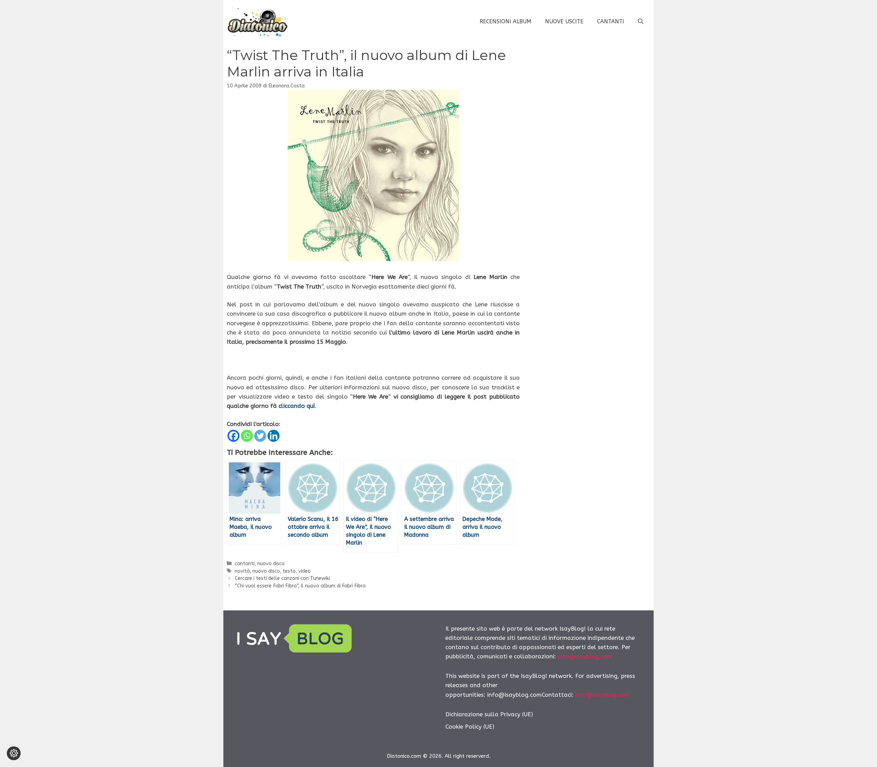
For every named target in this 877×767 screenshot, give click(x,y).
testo (289, 571)
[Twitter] (260, 436)
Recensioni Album (505, 21)
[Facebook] (233, 436)
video (304, 571)
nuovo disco (271, 564)
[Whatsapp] (247, 436)
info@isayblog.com (585, 656)
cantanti (245, 564)
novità (242, 571)
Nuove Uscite (564, 21)
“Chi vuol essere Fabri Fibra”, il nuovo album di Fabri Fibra (300, 586)
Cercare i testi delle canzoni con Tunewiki (282, 578)
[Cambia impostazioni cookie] (14, 753)
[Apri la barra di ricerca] (640, 21)
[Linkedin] (274, 436)
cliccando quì (297, 405)
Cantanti (610, 21)
